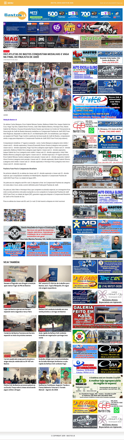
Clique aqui (120, 3)
